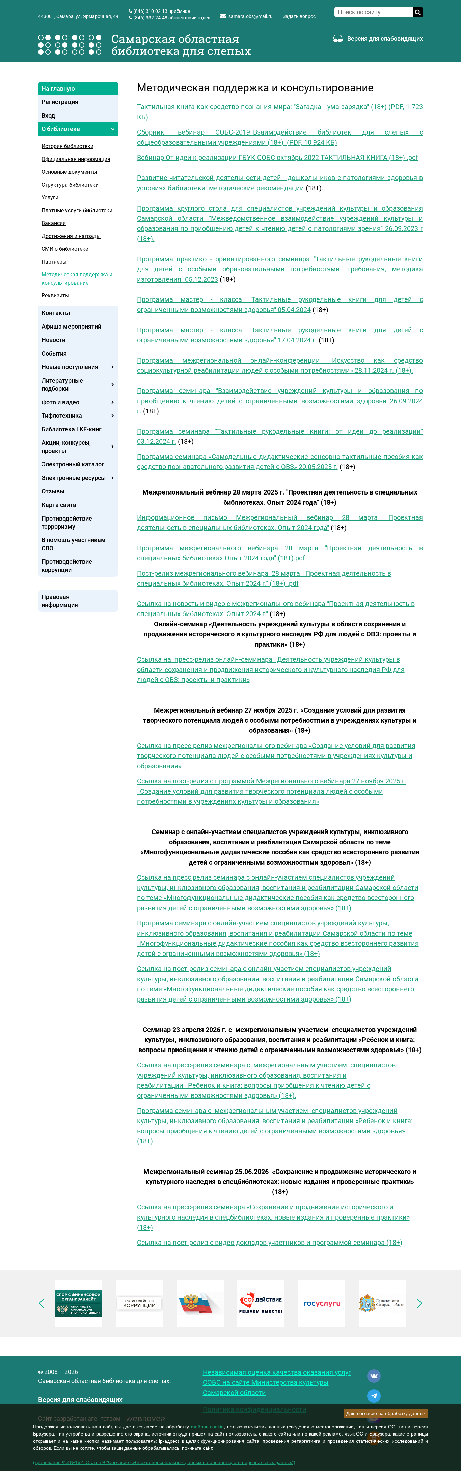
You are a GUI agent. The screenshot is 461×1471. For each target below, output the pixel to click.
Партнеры (54, 262)
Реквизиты (55, 295)
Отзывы (53, 491)
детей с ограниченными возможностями (305, 1131)
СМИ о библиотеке (65, 249)
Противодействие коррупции (67, 565)
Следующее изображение (417, 1303)
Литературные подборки (62, 384)
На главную (58, 88)
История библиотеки (67, 146)
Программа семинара (173, 457)
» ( (277, 1095)
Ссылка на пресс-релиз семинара (192, 1207)
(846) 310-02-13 (150, 11)
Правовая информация (60, 600)
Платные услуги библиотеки (77, 210)
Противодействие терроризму (67, 522)
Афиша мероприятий (71, 326)
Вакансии (54, 223)
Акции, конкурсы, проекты (66, 446)
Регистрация (60, 101)
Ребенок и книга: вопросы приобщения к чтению (267, 1085)
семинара (230, 1065)
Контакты (56, 312)
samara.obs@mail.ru (250, 16)
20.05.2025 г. (318, 467)
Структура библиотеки (70, 185)
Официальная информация (76, 159)
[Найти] (418, 12)
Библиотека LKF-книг (72, 429)
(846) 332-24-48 (150, 17)
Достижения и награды (71, 236)
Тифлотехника (62, 415)
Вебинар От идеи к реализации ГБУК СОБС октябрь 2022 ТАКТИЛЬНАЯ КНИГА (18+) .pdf (277, 157)
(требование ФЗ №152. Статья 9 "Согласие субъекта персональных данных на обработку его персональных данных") (164, 1462)
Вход (48, 115)
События (54, 353)
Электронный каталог (73, 464)
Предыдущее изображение (43, 1303)
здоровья (258, 1095)
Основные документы (69, 172)
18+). (288, 1095)
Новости (53, 339)
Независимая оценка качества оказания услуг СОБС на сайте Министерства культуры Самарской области (277, 1382)
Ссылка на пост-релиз (173, 969)
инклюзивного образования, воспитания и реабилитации (262, 1121)
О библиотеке (61, 128)
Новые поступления (70, 366)
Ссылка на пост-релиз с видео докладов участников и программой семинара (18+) (269, 1242)
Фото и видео (60, 402)
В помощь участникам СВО (74, 544)
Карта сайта (59, 504)
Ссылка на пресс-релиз (175, 746)
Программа (156, 1111)
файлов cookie (207, 1426)
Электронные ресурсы (74, 477)
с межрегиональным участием (298, 1065)
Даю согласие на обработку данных (386, 1413)
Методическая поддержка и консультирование (77, 278)
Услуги (50, 197)
